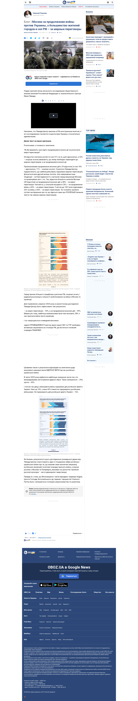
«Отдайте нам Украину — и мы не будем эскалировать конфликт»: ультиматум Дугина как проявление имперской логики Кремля (96, 259)
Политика (39, 592)
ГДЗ (40, 610)
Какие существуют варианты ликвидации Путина (95, 350)
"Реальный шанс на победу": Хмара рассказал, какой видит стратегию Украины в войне (100, 174)
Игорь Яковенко (91, 355)
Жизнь (61, 592)
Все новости (109, 592)
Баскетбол (48, 604)
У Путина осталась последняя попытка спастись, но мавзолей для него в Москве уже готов (94, 246)
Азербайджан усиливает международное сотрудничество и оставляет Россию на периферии (96, 325)
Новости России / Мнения (31, 32)
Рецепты (41, 622)
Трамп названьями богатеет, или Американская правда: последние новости (95, 338)
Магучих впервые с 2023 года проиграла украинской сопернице (95, 55)
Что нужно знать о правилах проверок (98, 44)
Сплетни (47, 639)
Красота (54, 639)
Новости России (36, 540)
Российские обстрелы (92, 6)
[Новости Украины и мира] (27, 540)
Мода (59, 639)
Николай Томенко (40, 13)
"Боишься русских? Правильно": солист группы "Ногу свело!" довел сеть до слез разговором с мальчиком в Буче (94, 73)
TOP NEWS (90, 130)
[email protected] (45, 687)
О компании (42, 551)
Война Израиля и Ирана (68, 6)
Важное (89, 12)
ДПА (61, 610)
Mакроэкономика (57, 627)
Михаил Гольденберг (92, 276)
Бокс (60, 604)
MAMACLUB (55, 633)
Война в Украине (54, 6)
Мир (48, 592)
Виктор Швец (90, 251)
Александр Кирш (91, 317)
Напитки (48, 622)
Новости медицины (45, 633)
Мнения (89, 240)
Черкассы (67, 598)
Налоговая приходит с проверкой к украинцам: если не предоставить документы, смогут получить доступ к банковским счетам (99, 39)
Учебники (46, 610)
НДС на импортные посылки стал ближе (94, 313)
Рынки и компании (45, 627)
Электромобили (52, 616)
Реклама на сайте (44, 557)
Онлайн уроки (55, 610)
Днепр (60, 598)
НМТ (70, 610)
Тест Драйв (42, 616)
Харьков (46, 598)
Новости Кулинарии (58, 622)
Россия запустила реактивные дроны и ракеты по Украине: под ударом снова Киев (99, 158)
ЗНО (66, 610)
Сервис (66, 616)
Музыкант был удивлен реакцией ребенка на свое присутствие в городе (94, 82)
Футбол (41, 604)
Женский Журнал (68, 639)
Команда (60, 551)
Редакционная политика (44, 537)
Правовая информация (82, 551)
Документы (61, 557)
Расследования (76, 592)
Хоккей (55, 604)
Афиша (41, 639)
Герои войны (43, 6)
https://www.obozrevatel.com (86, 648)
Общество (97, 592)
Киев (40, 598)
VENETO (80, 6)
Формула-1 (66, 604)
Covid (62, 633)
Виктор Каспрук (91, 264)
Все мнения (91, 360)
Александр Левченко (92, 329)
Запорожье (53, 598)
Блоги (84, 592)
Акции (60, 616)
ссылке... (34, 494)
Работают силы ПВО (92, 163)
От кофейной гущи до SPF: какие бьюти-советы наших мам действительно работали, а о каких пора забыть (96, 272)
